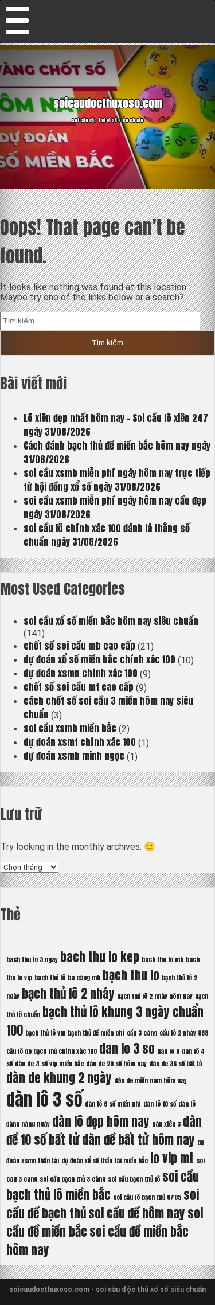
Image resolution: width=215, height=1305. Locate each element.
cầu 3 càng (142, 1033)
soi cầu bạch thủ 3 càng (72, 1179)
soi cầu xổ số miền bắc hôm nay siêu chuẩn (111, 621)
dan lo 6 (168, 1051)
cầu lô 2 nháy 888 (183, 1033)
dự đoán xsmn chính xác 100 (81, 673)
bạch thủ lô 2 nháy (68, 993)
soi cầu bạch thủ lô (134, 1179)
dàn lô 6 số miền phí (113, 1104)
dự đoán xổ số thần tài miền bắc (104, 1161)
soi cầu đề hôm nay (136, 1213)
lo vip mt (172, 1158)
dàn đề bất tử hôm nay (138, 1140)
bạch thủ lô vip (45, 1033)
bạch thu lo (131, 975)
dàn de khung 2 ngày (59, 1078)
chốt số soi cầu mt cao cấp (79, 687)
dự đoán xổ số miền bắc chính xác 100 (99, 659)
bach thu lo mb (162, 959)
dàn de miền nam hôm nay (150, 1080)
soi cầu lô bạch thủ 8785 (147, 1197)
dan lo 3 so (127, 1049)
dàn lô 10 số (159, 1104)
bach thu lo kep (99, 957)
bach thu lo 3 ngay (32, 959)
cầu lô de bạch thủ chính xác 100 (51, 1051)
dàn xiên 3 (166, 1124)
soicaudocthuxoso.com (107, 103)
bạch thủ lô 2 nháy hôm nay (155, 996)
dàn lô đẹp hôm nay (101, 1121)
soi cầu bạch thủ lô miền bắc (102, 1185)
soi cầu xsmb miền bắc (70, 728)
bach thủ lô (49, 978)
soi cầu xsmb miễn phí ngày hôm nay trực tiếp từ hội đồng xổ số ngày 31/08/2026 (117, 480)
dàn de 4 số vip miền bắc (49, 1064)
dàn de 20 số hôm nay (116, 1064)
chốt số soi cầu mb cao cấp (79, 645)
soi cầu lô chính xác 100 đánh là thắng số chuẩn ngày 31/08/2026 (107, 535)
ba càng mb (84, 978)
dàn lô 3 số (44, 1099)
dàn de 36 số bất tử (175, 1064)
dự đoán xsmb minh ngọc (74, 756)
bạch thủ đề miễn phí (96, 1033)
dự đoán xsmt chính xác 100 (80, 742)
